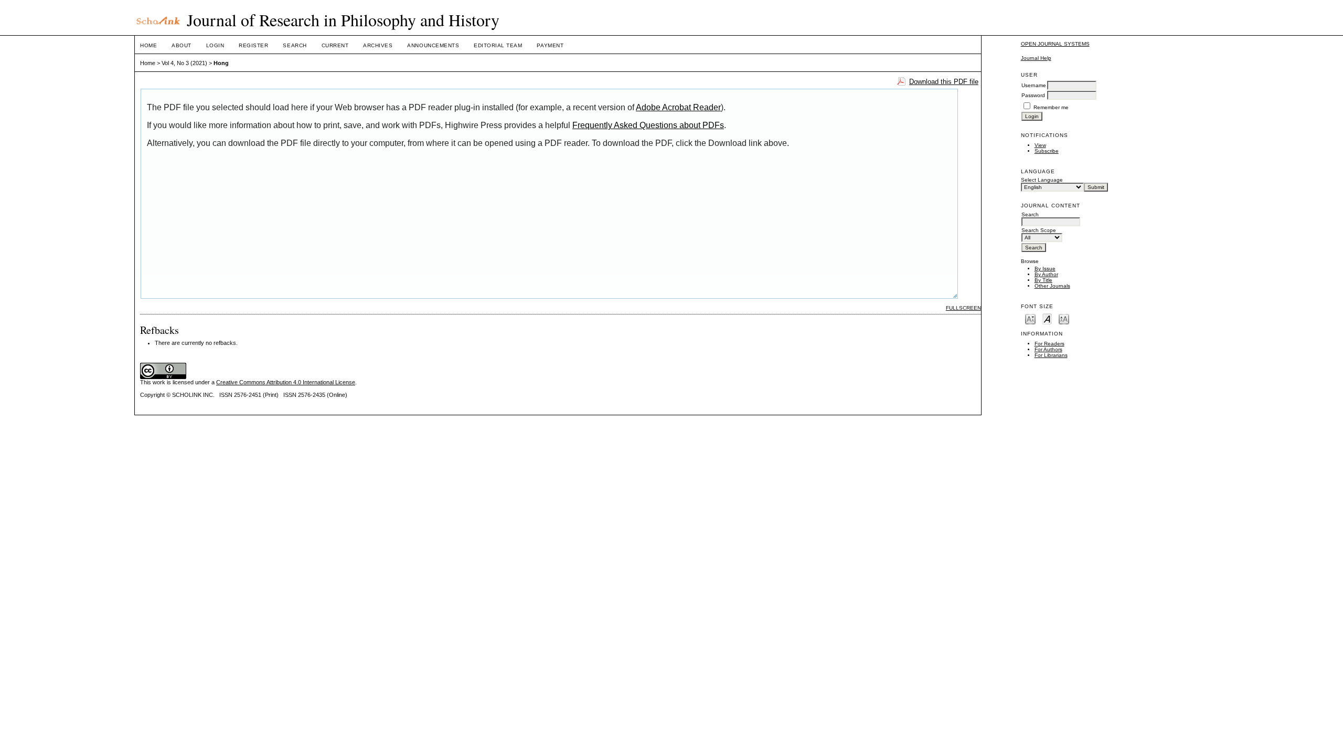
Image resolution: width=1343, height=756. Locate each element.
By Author (1046, 274)
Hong (221, 63)
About (181, 45)
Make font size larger (1064, 318)
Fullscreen (963, 308)
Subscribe (1047, 151)
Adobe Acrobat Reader (678, 107)
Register (253, 45)
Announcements (433, 45)
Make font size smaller (1030, 318)
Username (1033, 85)
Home (148, 45)
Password (1033, 95)
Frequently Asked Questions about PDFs (648, 125)
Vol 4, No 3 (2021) (184, 63)
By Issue (1045, 268)
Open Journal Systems (1055, 44)
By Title (1043, 280)
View (1040, 145)
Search (294, 45)
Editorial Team (498, 45)
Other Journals (1052, 286)
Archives (377, 45)
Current (335, 45)
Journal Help (1036, 58)
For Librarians (1051, 355)
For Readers (1049, 343)
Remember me (1051, 107)
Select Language (1042, 180)
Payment (550, 45)
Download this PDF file (943, 82)
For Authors (1048, 349)
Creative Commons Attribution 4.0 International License (285, 382)
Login (215, 45)
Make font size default (1047, 318)
